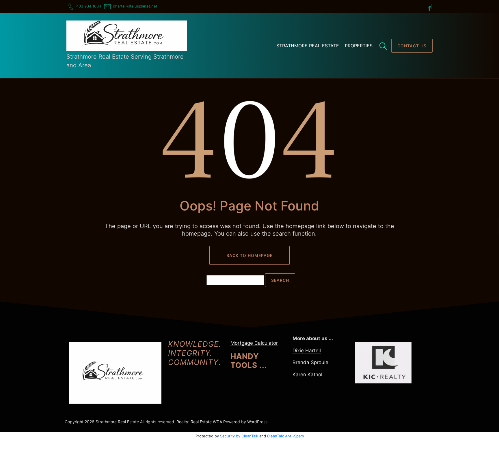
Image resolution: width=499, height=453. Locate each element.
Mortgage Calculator (254, 343)
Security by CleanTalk (239, 436)
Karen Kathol (307, 374)
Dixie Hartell (307, 350)
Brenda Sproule (310, 362)
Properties (359, 46)
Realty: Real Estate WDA (199, 421)
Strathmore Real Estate (307, 46)
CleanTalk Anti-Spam (285, 436)
